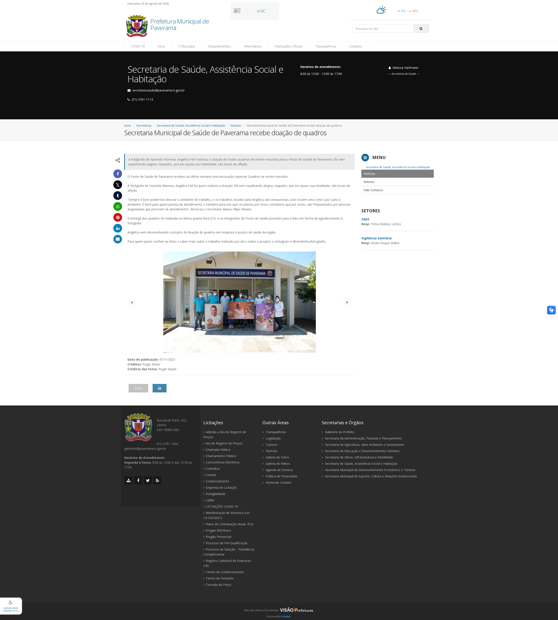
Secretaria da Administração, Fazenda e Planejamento (363, 438)
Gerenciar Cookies (278, 482)
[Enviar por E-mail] (117, 239)
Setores (369, 182)
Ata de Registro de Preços (224, 443)
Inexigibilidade (215, 494)
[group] (279, 611)
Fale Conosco (373, 190)
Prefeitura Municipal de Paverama (179, 25)
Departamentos (219, 46)
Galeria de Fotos (277, 457)
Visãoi (286, 616)
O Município (186, 46)
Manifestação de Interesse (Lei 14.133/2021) (226, 515)
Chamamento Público (221, 456)
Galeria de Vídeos (277, 463)
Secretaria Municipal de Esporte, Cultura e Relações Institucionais (370, 476)
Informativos (253, 46)
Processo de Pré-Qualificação (227, 543)
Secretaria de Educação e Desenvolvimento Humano (362, 451)
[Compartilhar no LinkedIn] (117, 228)
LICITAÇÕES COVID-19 (222, 506)
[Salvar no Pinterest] (117, 217)
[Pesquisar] (421, 28)
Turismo (271, 445)
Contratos (213, 468)
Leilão (210, 500)
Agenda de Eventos (279, 470)
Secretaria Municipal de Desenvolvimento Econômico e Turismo (369, 470)
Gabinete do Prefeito (339, 432)
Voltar (138, 388)
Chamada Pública (218, 450)
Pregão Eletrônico (218, 530)
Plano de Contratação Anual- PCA (229, 524)
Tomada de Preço (218, 585)
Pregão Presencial (218, 537)
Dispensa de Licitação (221, 487)
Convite (211, 475)
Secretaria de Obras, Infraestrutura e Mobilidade (358, 457)
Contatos (355, 46)
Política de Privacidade (281, 476)
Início (161, 46)
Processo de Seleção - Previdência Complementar (228, 551)
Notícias (236, 125)
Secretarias (143, 125)
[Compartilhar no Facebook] (117, 173)
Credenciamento (217, 481)
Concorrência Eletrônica (222, 462)
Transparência (326, 46)
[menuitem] (397, 174)
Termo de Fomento (220, 578)
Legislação (273, 438)
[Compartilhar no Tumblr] (117, 195)
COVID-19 (138, 46)
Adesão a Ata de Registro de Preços (224, 434)
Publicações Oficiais (289, 46)
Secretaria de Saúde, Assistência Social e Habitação (191, 125)
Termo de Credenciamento (225, 572)
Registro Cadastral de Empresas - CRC (228, 563)
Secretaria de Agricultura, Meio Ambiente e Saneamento (364, 445)
